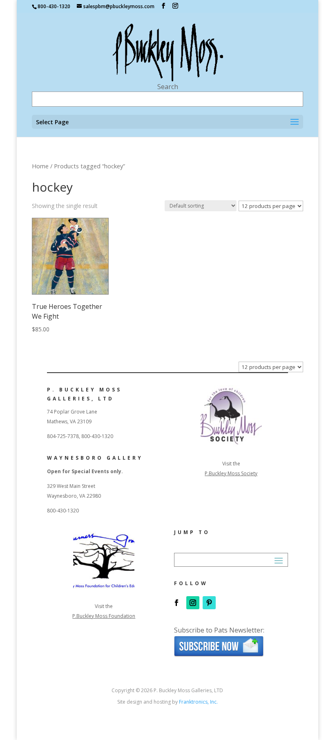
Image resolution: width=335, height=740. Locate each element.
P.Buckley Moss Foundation (103, 616)
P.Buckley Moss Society (231, 473)
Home (40, 166)
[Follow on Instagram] (192, 602)
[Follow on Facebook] (176, 602)
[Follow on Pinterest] (209, 602)
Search (167, 86)
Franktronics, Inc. (198, 701)
